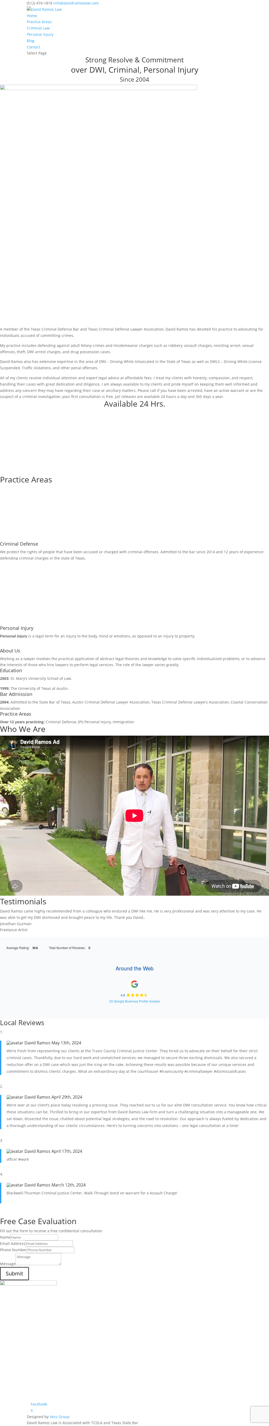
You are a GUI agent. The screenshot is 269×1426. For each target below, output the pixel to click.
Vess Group (60, 1416)
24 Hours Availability (32, 413)
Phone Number (13, 1249)
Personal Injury (40, 34)
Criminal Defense (19, 544)
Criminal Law (38, 28)
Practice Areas (39, 21)
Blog (30, 40)
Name (5, 1237)
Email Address (12, 1243)
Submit (14, 1273)
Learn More (20, 431)
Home (32, 15)
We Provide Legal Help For (42, 441)
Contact (33, 46)
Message (7, 1263)
